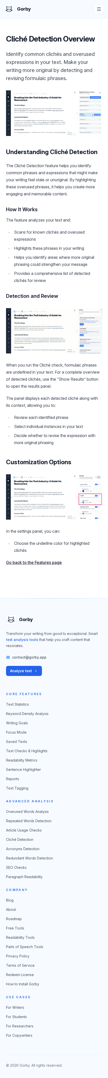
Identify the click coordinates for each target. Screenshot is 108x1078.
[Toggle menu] (99, 9)
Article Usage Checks (24, 830)
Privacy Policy (17, 956)
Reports (12, 779)
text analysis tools (22, 639)
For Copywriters (19, 1035)
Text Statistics (17, 704)
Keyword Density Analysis (27, 713)
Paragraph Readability (24, 877)
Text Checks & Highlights (26, 751)
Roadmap (14, 919)
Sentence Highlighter (23, 769)
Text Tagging (17, 788)
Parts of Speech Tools (24, 947)
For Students (16, 1017)
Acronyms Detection (22, 849)
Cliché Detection (19, 839)
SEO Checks (16, 867)
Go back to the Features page (34, 562)
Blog (10, 900)
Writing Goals (17, 723)
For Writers (15, 1007)
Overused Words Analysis (27, 811)
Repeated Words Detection (28, 821)
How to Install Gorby (22, 984)
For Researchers (19, 1026)
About (11, 909)
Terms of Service (20, 965)
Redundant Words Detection (29, 858)
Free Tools (15, 928)
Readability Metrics (21, 760)
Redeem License (20, 975)
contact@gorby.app (29, 657)
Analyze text (21, 671)
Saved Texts (16, 741)
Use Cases (18, 997)
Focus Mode (16, 732)
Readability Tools (20, 937)
